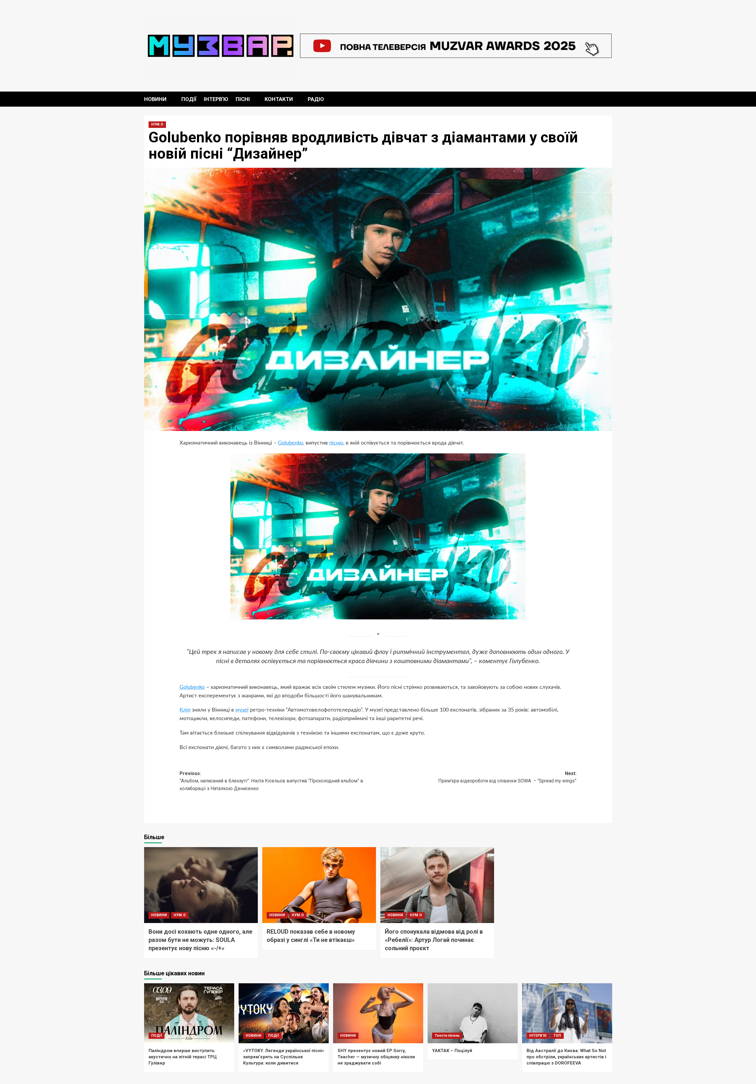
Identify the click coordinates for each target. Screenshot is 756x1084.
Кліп (185, 710)
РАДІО (316, 99)
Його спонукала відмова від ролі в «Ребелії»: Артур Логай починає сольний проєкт (434, 940)
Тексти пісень (447, 1035)
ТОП (557, 1035)
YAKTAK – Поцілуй (452, 1050)
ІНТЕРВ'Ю (538, 1035)
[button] (608, 99)
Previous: (271, 781)
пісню (336, 443)
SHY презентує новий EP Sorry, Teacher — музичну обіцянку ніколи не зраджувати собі (376, 1057)
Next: (507, 777)
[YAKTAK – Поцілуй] (473, 1013)
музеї (241, 710)
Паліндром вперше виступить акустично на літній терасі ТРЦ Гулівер (183, 1057)
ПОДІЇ (188, 99)
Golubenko (290, 443)
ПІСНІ (243, 99)
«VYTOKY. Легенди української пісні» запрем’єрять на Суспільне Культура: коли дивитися (283, 1057)
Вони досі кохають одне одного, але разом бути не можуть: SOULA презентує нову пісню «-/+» (200, 940)
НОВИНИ (155, 99)
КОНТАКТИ (279, 99)
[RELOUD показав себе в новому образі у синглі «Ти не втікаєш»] (319, 885)
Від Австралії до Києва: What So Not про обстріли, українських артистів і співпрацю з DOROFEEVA (566, 1057)
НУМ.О (157, 124)
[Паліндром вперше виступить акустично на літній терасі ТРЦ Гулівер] (189, 1013)
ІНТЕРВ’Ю (216, 99)
